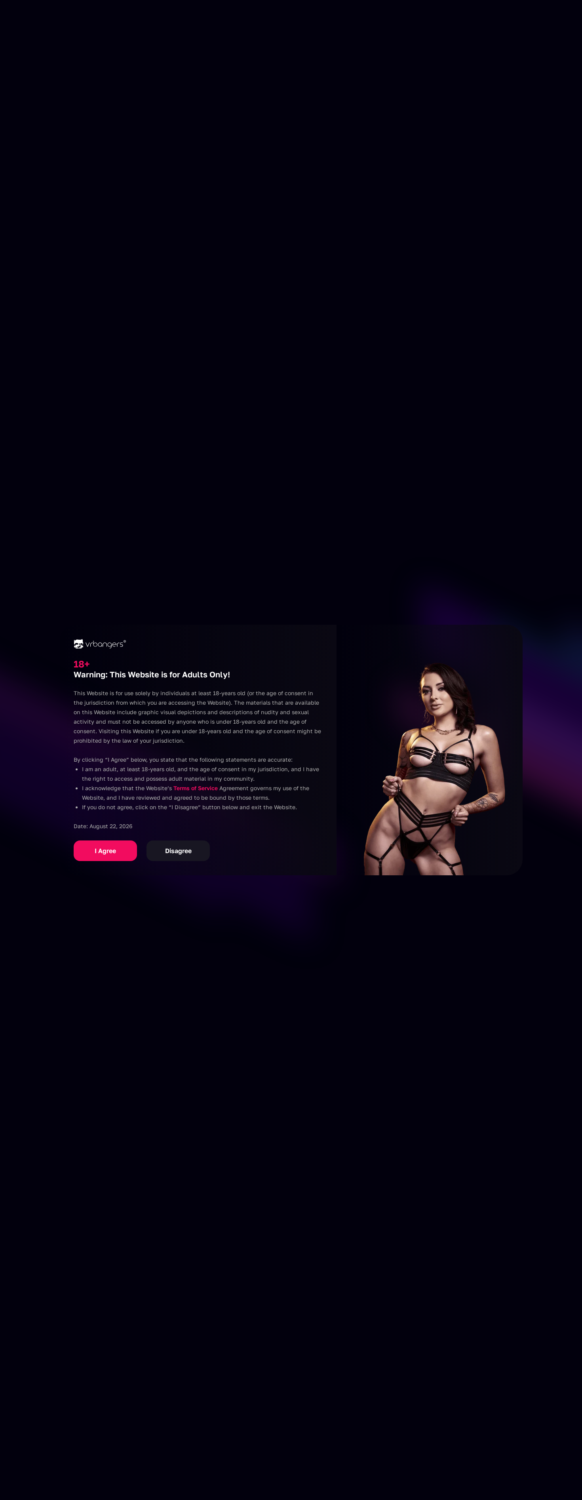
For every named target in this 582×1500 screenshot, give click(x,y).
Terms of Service (195, 788)
